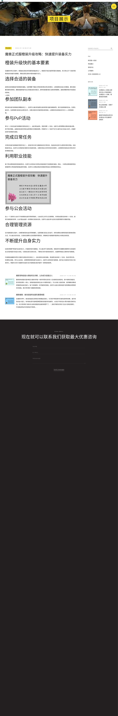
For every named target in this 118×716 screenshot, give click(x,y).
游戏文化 (90, 67)
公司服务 (90, 71)
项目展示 (8, 48)
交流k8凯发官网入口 (94, 74)
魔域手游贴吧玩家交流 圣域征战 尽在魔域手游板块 (106, 117)
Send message (59, 369)
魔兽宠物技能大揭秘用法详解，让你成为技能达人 (34, 276)
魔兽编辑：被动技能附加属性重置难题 (30, 295)
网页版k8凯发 (92, 60)
